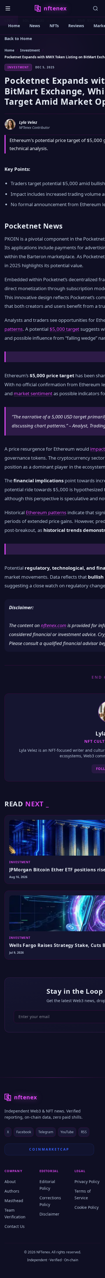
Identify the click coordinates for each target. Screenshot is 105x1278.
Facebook (23, 1132)
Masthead (13, 1200)
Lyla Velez (28, 122)
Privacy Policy (86, 1181)
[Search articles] (95, 8)
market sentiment (33, 393)
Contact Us (14, 1226)
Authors (11, 1191)
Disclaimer (49, 1214)
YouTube (67, 1132)
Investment (30, 50)
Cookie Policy (86, 1207)
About (10, 1181)
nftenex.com (53, 625)
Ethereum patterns (46, 512)
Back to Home (18, 38)
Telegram (45, 1132)
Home (14, 25)
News (34, 25)
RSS (84, 1132)
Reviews (76, 25)
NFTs (54, 25)
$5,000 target (64, 329)
